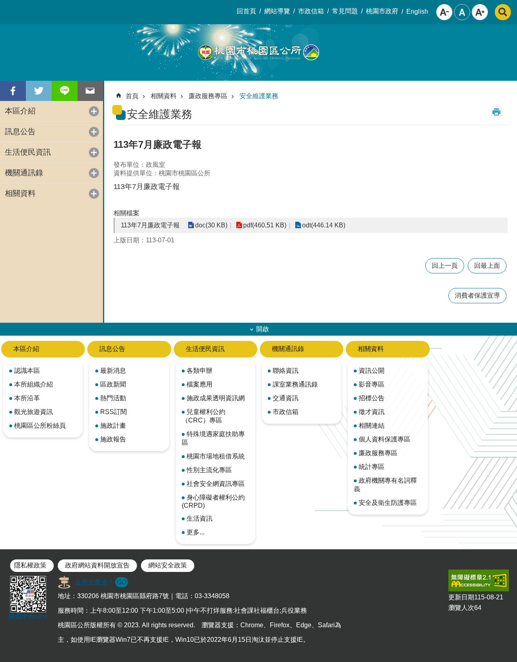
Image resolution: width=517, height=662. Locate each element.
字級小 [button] (444, 12)
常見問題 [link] (345, 11)
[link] (478, 580)
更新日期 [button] (461, 597)
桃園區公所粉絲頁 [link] (40, 425)
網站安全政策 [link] (167, 565)
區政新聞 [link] (113, 384)
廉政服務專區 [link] (208, 95)
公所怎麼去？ (100, 582)
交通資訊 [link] (285, 398)
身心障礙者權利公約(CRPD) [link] (213, 501)
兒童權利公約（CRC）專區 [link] (203, 416)
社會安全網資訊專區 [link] (216, 483)
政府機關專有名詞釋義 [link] (385, 484)
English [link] (417, 11)
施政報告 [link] (113, 439)
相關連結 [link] (372, 425)
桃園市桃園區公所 (258, 52)
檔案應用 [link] (199, 384)
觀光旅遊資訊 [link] (33, 411)
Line (65, 91)
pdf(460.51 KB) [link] (264, 225)
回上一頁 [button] (445, 265)
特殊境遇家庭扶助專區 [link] (213, 438)
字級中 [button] (462, 12)
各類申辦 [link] (199, 370)
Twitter (39, 91)
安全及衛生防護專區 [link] (388, 502)
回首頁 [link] (246, 11)
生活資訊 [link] (199, 518)
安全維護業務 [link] (259, 95)
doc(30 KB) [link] (211, 225)
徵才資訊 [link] (372, 411)
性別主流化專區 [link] (209, 470)
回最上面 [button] (487, 265)
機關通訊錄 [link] (24, 172)
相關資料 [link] (20, 193)
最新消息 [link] (113, 370)
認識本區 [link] (27, 370)
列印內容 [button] (496, 112)
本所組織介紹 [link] (33, 384)
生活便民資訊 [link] (28, 152)
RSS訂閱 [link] (113, 411)
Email (90, 91)
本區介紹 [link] (20, 111)
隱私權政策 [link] (30, 565)
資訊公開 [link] (372, 370)
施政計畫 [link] (113, 425)
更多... (195, 532)
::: (6, 6)
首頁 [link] (132, 95)
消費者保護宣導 (477, 295)
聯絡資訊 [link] (285, 370)
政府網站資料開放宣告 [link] (97, 565)
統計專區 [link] (372, 466)
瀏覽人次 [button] (461, 607)
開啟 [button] (262, 329)
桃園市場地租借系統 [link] (216, 456)
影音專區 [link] (372, 384)
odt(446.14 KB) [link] (323, 225)
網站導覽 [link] (277, 11)
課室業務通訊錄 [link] (295, 384)
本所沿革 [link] (27, 398)
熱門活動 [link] (113, 398)
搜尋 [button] (503, 12)
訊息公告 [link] (20, 131)
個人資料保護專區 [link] (384, 439)
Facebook (13, 91)
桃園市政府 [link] (382, 11)
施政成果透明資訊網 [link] (216, 398)
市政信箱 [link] (311, 11)
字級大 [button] (480, 12)
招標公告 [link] (372, 398)
